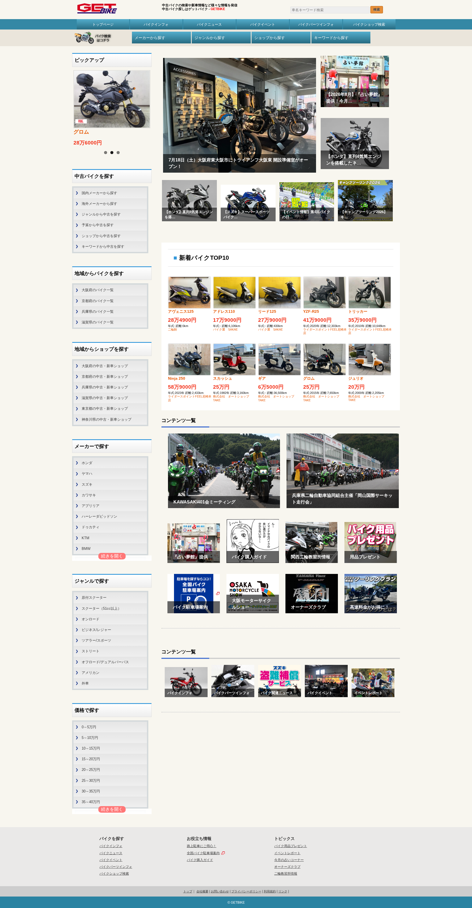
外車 (85, 683)
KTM (85, 538)
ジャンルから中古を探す (101, 214)
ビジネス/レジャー (96, 630)
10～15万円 (91, 748)
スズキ (87, 484)
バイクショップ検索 (369, 24)
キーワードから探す (331, 37)
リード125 (267, 311)
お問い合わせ (220, 891)
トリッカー (357, 311)
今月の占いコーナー (289, 860)
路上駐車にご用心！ (201, 846)
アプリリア (90, 506)
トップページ (103, 24)
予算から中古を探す (98, 225)
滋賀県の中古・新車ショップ (105, 398)
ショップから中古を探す (101, 236)
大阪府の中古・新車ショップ (105, 366)
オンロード (90, 619)
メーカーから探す (150, 37)
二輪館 (172, 329)
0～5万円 (89, 727)
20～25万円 (91, 770)
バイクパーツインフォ (316, 24)
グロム (309, 378)
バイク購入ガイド (200, 860)
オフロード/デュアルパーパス (105, 662)
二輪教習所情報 (285, 873)
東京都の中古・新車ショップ (105, 408)
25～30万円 (91, 781)
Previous (66, 102)
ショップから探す (269, 37)
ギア (262, 378)
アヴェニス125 (181, 311)
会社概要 (202, 891)
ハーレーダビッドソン (99, 516)
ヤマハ (87, 473)
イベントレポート (287, 853)
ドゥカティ (90, 527)
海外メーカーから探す (99, 204)
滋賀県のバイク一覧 (98, 322)
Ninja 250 (176, 378)
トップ (187, 891)
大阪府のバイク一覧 (98, 290)
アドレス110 (224, 311)
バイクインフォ (156, 24)
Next (157, 102)
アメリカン (90, 673)
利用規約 (270, 891)
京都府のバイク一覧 (98, 301)
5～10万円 (90, 738)
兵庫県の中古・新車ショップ (105, 387)
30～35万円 (91, 791)
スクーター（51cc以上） (101, 608)
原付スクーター (94, 597)
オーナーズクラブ (287, 866)
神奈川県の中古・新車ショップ (106, 419)
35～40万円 (91, 802)
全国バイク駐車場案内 (203, 853)
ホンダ (87, 463)
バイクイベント (262, 24)
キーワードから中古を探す (103, 246)
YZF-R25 (311, 311)
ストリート (90, 651)
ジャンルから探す (209, 37)
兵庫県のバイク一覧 (98, 311)
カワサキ (89, 495)
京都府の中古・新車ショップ (105, 377)
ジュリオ (356, 378)
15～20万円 (91, 759)
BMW (86, 549)
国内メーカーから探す (99, 193)
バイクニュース (209, 24)
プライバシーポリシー (246, 891)
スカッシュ (222, 378)
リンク (282, 891)
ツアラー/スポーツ (96, 640)
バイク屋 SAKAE (225, 329)
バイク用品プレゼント (290, 846)
